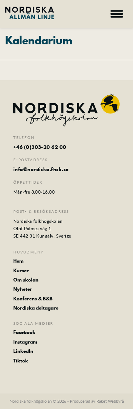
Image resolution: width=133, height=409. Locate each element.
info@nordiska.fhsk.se (40, 169)
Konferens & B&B (32, 298)
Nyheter (22, 289)
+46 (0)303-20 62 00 (39, 147)
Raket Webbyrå (110, 401)
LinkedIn (23, 351)
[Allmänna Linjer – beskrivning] (29, 13)
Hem (18, 261)
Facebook (24, 332)
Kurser (21, 270)
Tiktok (20, 361)
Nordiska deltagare (35, 308)
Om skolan (25, 280)
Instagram (25, 342)
